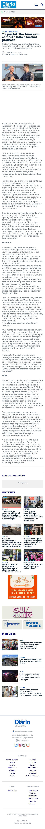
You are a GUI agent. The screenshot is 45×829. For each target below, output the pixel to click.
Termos (33, 793)
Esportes (33, 762)
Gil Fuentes (12, 790)
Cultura (32, 765)
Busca (42, 4)
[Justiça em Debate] (33, 624)
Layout (19, 821)
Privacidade (32, 804)
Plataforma (18, 823)
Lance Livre (12, 768)
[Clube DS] (22, 612)
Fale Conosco (33, 798)
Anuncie (33, 801)
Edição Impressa (12, 760)
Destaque (32, 770)
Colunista (32, 773)
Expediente (33, 796)
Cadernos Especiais (33, 776)
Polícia (12, 773)
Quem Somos (33, 790)
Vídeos (12, 762)
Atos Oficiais (32, 768)
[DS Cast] (12, 624)
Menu (37, 5)
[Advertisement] (22, 105)
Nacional (33, 760)
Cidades (12, 770)
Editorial (12, 765)
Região (12, 776)
